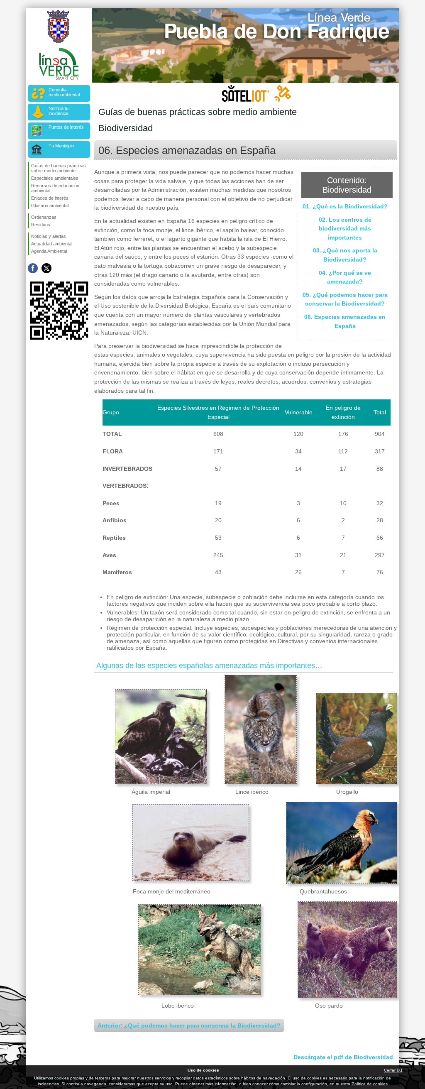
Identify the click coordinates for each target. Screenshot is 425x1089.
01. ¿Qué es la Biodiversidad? (345, 206)
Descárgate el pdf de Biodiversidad (343, 1057)
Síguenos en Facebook (33, 268)
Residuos (40, 224)
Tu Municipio (61, 145)
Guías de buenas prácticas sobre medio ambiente (58, 168)
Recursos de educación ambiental (55, 188)
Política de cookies (370, 1084)
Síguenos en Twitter (46, 268)
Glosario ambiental (49, 205)
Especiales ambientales (54, 178)
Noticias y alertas (48, 236)
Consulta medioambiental (64, 92)
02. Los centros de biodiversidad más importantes (345, 228)
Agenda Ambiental (49, 251)
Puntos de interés (66, 127)
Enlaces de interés (49, 198)
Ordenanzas (43, 217)
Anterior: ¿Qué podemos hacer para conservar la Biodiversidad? (189, 1025)
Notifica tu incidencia (58, 111)
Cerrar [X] (393, 1070)
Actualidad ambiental (51, 243)
